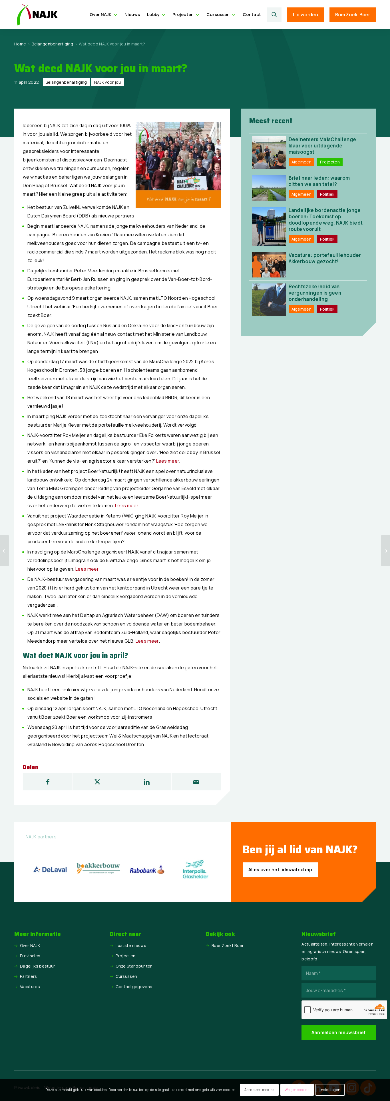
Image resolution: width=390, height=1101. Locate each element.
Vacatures (30, 986)
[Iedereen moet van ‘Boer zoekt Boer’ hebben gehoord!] (385, 550)
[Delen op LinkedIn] (146, 781)
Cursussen (126, 976)
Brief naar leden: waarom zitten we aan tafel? (319, 181)
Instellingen (330, 1089)
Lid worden (305, 14)
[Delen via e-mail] (196, 781)
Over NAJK (30, 945)
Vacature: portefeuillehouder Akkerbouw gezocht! (325, 258)
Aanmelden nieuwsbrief (338, 1032)
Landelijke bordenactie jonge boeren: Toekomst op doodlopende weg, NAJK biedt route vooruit (326, 219)
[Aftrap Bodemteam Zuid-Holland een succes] (4, 550)
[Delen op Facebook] (48, 781)
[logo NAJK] (37, 14)
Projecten (125, 955)
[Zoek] (274, 14)
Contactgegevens (134, 986)
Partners (28, 976)
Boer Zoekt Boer (228, 945)
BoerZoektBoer (352, 14)
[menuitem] (103, 14)
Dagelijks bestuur (37, 966)
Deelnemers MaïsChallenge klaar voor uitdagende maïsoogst (322, 145)
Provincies (30, 955)
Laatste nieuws (131, 945)
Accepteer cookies (259, 1089)
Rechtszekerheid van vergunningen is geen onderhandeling (315, 292)
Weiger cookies (297, 1089)
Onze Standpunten (134, 966)
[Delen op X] (97, 781)
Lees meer (167, 461)
